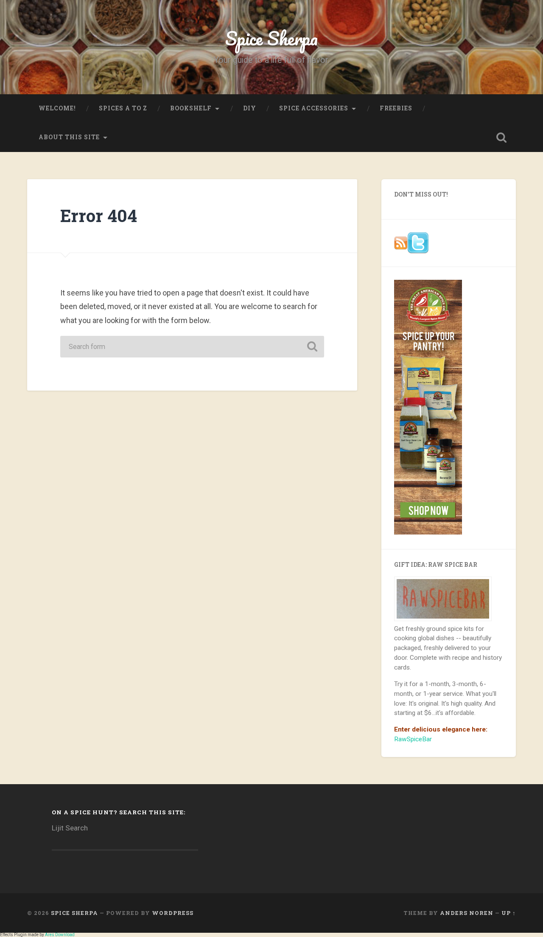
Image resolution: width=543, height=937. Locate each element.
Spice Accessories (313, 108)
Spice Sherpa (271, 38)
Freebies (396, 108)
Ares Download (60, 934)
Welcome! (57, 108)
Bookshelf (191, 108)
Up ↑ (508, 912)
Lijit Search (70, 828)
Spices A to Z (123, 108)
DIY (249, 108)
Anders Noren (466, 912)
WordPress (172, 912)
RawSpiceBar (413, 739)
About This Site (69, 137)
